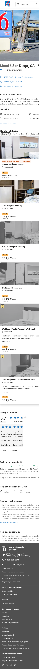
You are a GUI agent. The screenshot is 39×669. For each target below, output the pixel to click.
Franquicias (5, 616)
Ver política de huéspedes (9, 522)
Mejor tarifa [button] (5, 134)
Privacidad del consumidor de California (15, 648)
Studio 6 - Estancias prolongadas (13, 572)
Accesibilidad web (8, 635)
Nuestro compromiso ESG (10, 623)
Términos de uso (7, 638)
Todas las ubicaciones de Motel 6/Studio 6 (16, 575)
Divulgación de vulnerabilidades (13, 645)
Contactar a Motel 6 (8, 603)
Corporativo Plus (7, 591)
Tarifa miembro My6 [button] (20, 134)
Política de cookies (8, 657)
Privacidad (5, 632)
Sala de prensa (7, 619)
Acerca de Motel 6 (8, 568)
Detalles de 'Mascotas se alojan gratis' (15, 641)
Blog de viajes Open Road (11, 582)
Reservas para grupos (9, 594)
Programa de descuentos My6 (12, 660)
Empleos (4, 613)
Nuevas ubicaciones (9, 578)
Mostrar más (5, 440)
